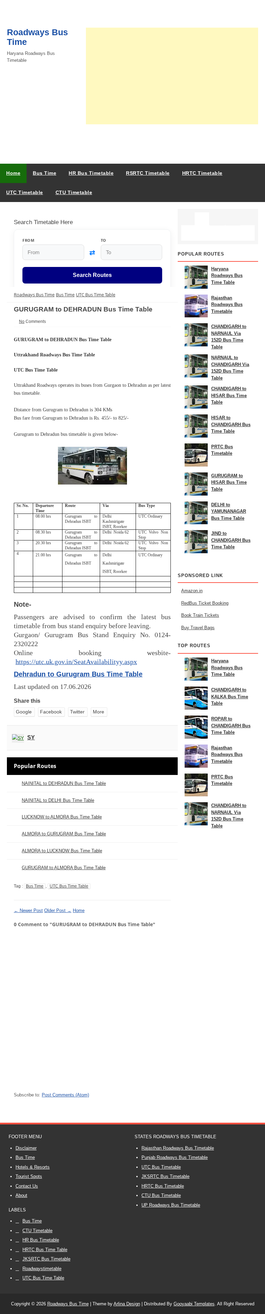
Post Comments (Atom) (65, 1094)
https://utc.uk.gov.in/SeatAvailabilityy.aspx (76, 661)
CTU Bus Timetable (161, 1195)
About (21, 1195)
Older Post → (57, 910)
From (28, 240)
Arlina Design (127, 1303)
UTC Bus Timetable (161, 1167)
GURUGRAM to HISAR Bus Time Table (229, 482)
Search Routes (92, 275)
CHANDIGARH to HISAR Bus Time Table (229, 395)
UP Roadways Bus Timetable (170, 1205)
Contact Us (27, 1186)
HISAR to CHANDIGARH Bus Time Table (231, 424)
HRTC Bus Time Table (44, 1249)
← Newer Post (28, 910)
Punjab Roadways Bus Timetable (174, 1157)
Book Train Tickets (200, 615)
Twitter (77, 711)
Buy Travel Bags (198, 627)
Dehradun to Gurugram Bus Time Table (78, 674)
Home (13, 173)
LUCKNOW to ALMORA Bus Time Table (62, 816)
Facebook (51, 711)
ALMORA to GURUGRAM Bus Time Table (64, 833)
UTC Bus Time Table (69, 886)
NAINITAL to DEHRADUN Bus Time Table (64, 783)
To (103, 240)
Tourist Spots (29, 1176)
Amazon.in (192, 590)
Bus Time (34, 886)
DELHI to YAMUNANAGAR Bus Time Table (228, 511)
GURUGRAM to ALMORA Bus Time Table (64, 867)
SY (31, 737)
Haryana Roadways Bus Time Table (227, 275)
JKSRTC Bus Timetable (165, 1176)
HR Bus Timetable (40, 1240)
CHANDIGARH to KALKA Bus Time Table (229, 696)
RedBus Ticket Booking (204, 603)
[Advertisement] (172, 76)
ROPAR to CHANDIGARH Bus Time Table (231, 725)
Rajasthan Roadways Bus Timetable (227, 304)
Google (24, 711)
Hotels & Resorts (33, 1167)
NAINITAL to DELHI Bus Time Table (58, 800)
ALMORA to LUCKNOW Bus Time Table (62, 850)
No (21, 321)
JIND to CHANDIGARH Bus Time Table (231, 540)
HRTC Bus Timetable (162, 1186)
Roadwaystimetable (41, 1268)
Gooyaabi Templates (194, 1303)
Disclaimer (26, 1148)
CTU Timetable (37, 1230)
